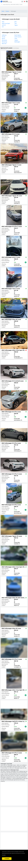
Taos (15, 23)
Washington (17, 42)
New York (4, 43)
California (4, 35)
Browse (7, 11)
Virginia (16, 40)
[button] (26, 1)
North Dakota (17, 35)
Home (3, 11)
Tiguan (16, 25)
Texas (15, 38)
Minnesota (4, 40)
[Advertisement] (14, 795)
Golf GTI (4, 25)
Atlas (3, 21)
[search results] (22, 1)
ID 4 (3, 26)
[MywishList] (24, 1)
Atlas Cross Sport (6, 23)
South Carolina (17, 36)
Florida (3, 36)
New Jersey (4, 42)
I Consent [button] (6, 858)
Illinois (3, 38)
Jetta (15, 21)
